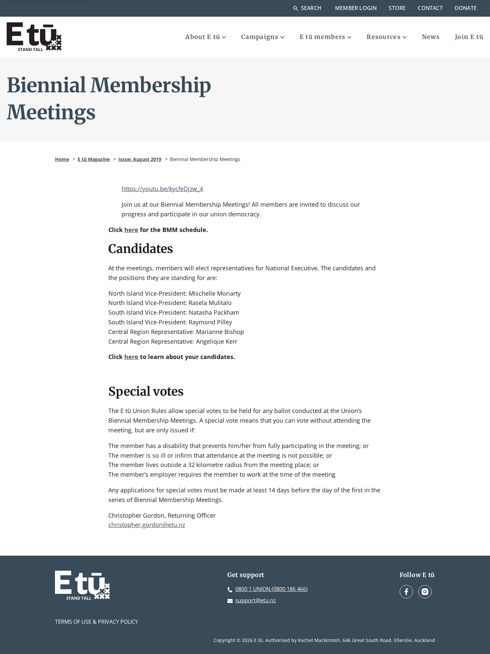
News (431, 37)
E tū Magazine (94, 159)
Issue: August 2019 (139, 159)
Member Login (356, 8)
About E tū (202, 37)
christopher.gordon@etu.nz (146, 525)
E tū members (323, 37)
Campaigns (259, 37)
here (131, 230)
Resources (384, 37)
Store (397, 8)
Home (62, 159)
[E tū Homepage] (34, 37)
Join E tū (469, 37)
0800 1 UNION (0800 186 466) (271, 589)
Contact (430, 8)
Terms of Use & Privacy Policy (96, 621)
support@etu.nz (255, 600)
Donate (466, 8)
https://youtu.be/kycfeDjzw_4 (162, 189)
